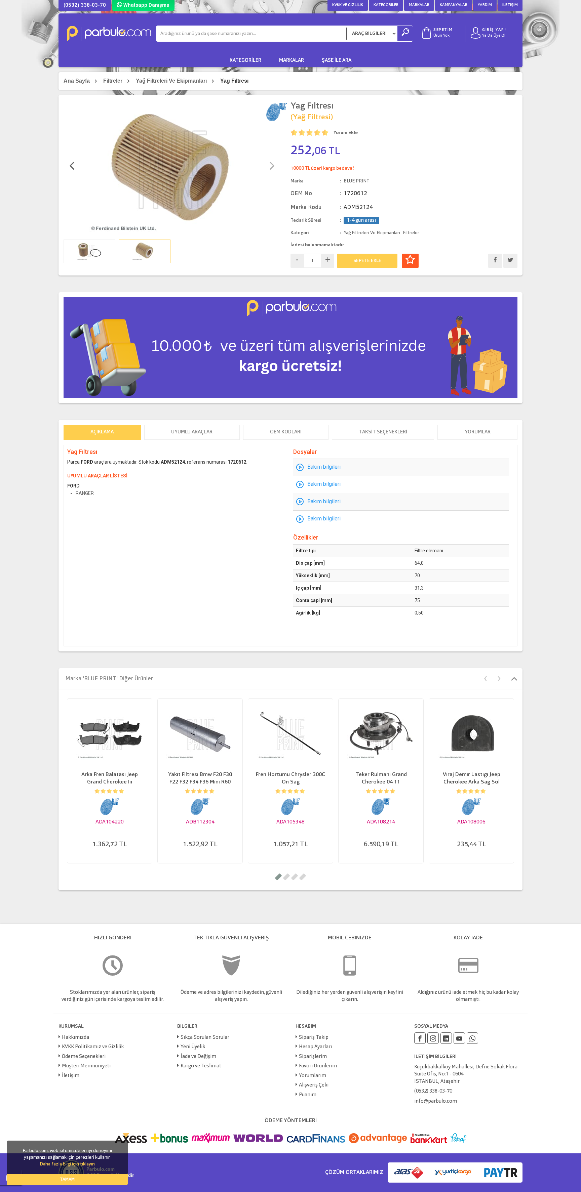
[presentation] (72, 166)
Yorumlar (478, 432)
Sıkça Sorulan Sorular (205, 1037)
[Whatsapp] (472, 1038)
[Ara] (405, 33)
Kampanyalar (453, 5)
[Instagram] (433, 1038)
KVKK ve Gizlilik (347, 5)
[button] (278, 877)
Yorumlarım (312, 1075)
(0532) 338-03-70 (85, 5)
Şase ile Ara (336, 60)
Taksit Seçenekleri (383, 432)
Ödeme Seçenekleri (84, 1056)
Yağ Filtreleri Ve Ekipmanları (171, 81)
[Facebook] (420, 1038)
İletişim (510, 5)
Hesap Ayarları (315, 1047)
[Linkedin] (446, 1038)
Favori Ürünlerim (318, 1066)
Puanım (307, 1095)
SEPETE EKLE (367, 260)
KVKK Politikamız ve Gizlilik (93, 1047)
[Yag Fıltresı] (172, 168)
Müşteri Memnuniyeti (86, 1066)
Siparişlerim (313, 1056)
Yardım (485, 5)
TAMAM (67, 1180)
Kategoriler (386, 5)
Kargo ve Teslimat (201, 1066)
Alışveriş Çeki (313, 1085)
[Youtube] (459, 1038)
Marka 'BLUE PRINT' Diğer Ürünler (109, 679)
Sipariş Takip (313, 1037)
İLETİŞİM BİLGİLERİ (435, 1056)
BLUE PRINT (357, 181)
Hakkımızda (75, 1037)
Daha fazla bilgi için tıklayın (67, 1164)
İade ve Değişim (198, 1056)
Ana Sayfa (77, 81)
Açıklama (102, 432)
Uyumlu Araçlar (191, 432)
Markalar (419, 5)
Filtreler (112, 81)
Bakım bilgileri (324, 467)
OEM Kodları (286, 432)
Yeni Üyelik (193, 1047)
